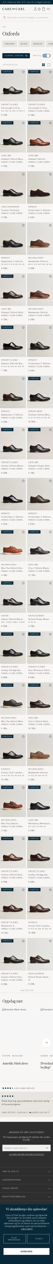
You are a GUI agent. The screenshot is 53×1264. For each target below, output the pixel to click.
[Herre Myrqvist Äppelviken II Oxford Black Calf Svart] (13, 238)
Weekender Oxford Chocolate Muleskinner (37, 261)
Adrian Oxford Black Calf (11, 619)
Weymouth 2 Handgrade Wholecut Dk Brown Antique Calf (12, 925)
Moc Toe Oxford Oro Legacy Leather (11, 568)
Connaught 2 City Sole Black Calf (10, 108)
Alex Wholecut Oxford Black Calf (39, 670)
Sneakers (10, 44)
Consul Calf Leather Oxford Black (11, 772)
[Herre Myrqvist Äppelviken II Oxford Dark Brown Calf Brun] (13, 392)
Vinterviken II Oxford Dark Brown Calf (39, 517)
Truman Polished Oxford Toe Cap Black (12, 210)
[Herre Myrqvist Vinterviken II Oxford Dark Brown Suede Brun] (40, 187)
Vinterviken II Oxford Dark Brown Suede (39, 210)
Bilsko (24, 44)
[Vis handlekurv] (44, 9)
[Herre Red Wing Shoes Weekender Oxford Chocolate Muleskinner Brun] (40, 238)
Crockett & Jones (9, 104)
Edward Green (35, 411)
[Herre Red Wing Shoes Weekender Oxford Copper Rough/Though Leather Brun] (40, 289)
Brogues (38, 44)
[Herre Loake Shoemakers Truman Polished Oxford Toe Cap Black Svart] (13, 187)
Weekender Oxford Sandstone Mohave (38, 772)
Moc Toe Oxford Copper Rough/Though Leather (13, 823)
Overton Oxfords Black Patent (13, 363)
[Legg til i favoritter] (22, 72)
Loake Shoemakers (10, 206)
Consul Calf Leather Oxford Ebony (38, 925)
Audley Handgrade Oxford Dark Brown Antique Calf (38, 874)
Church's (5, 769)
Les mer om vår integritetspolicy (26, 1154)
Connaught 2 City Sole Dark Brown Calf (39, 108)
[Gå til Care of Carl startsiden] (13, 9)
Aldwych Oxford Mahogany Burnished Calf (39, 159)
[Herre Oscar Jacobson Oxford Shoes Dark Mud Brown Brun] (40, 954)
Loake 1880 (6, 155)
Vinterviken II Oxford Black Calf (39, 363)
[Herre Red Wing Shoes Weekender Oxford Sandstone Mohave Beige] (40, 750)
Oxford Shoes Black (38, 619)
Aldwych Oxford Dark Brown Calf (12, 312)
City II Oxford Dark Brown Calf (38, 721)
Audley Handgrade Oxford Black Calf (10, 670)
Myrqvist (32, 206)
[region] (26, 1104)
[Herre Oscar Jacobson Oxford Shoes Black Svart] (40, 596)
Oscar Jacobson (36, 616)
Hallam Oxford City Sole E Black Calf (11, 977)
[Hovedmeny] (48, 9)
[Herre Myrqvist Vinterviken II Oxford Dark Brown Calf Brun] (40, 494)
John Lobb (33, 565)
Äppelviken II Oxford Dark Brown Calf (11, 414)
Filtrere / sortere (14, 55)
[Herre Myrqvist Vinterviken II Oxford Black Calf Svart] (40, 340)
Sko (4, 27)
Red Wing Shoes (35, 258)
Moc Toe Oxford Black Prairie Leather (12, 721)
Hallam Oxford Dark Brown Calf (11, 874)
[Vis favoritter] (39, 9)
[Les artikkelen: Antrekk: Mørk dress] (19, 1042)
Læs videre (27, 1228)
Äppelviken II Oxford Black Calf (11, 261)
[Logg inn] (35, 9)
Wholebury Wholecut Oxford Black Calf (39, 823)
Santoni (5, 616)
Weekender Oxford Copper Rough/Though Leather (40, 312)
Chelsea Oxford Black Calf (39, 414)
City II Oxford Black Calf (38, 568)
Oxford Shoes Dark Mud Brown (38, 977)
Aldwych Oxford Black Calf (12, 159)
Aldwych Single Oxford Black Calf (40, 465)
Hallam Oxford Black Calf (12, 465)
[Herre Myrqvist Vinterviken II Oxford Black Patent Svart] (13, 494)
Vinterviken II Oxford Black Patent (12, 517)
